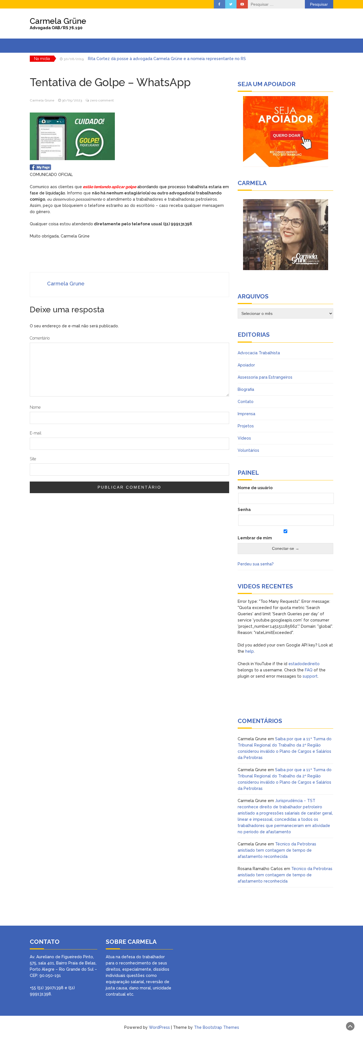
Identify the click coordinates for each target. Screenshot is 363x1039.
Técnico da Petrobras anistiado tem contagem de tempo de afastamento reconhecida (277, 850)
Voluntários (248, 450)
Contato (246, 401)
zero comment (102, 100)
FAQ (309, 670)
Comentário (40, 338)
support (310, 676)
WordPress (159, 1027)
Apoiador (246, 365)
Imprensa (246, 414)
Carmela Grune (42, 100)
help (249, 651)
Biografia (246, 389)
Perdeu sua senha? (256, 564)
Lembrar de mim (255, 538)
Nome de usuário (255, 487)
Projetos (246, 426)
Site (33, 459)
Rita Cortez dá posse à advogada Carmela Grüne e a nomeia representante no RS (167, 58)
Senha (244, 509)
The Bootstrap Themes (216, 1027)
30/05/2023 (72, 100)
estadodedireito (304, 663)
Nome (35, 407)
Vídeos (244, 438)
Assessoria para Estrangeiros (265, 377)
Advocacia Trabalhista (259, 353)
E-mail (35, 433)
